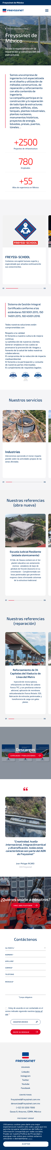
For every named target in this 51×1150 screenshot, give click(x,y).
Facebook (25, 1088)
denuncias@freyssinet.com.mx (25, 1103)
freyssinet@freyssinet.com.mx (25, 1099)
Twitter (25, 1080)
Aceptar (26, 1144)
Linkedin (25, 1071)
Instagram (25, 1076)
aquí (30, 1138)
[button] (11, 600)
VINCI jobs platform (23, 905)
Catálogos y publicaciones (22, 756)
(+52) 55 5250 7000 (25, 1107)
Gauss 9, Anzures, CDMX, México (25, 1111)
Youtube (25, 1084)
